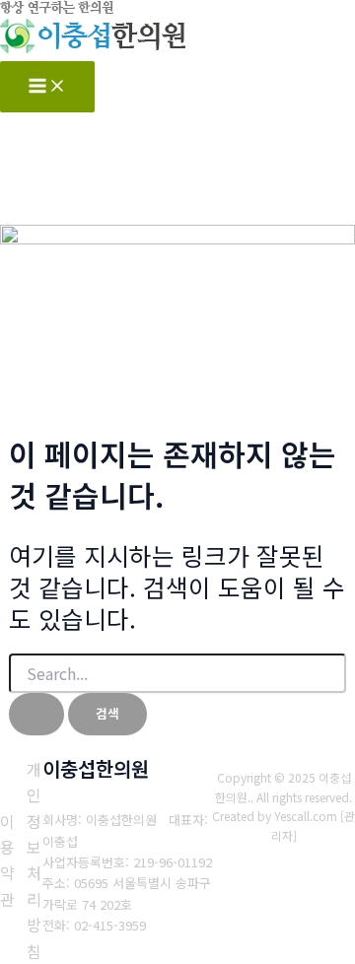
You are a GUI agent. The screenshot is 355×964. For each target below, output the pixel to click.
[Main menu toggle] (47, 86)
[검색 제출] (36, 714)
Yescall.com (305, 815)
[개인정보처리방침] (33, 860)
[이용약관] (7, 860)
